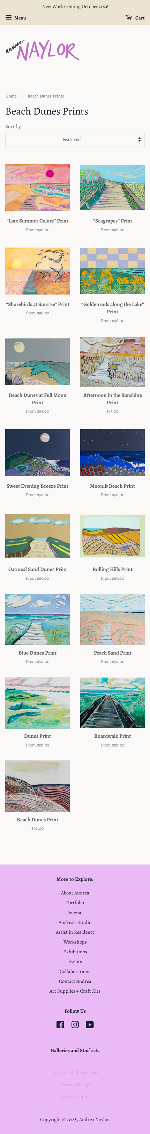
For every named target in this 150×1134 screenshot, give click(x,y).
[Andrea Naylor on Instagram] (75, 1026)
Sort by (13, 126)
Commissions (75, 1096)
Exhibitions (75, 951)
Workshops (75, 941)
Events (75, 961)
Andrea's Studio (75, 922)
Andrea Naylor (94, 1119)
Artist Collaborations (75, 1072)
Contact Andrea (75, 981)
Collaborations (75, 971)
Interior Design (75, 1084)
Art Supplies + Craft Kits (75, 990)
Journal (75, 912)
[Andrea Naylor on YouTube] (90, 1026)
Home (11, 96)
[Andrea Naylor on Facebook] (60, 1026)
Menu (20, 18)
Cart (140, 18)
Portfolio (75, 902)
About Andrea (75, 892)
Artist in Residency (75, 932)
